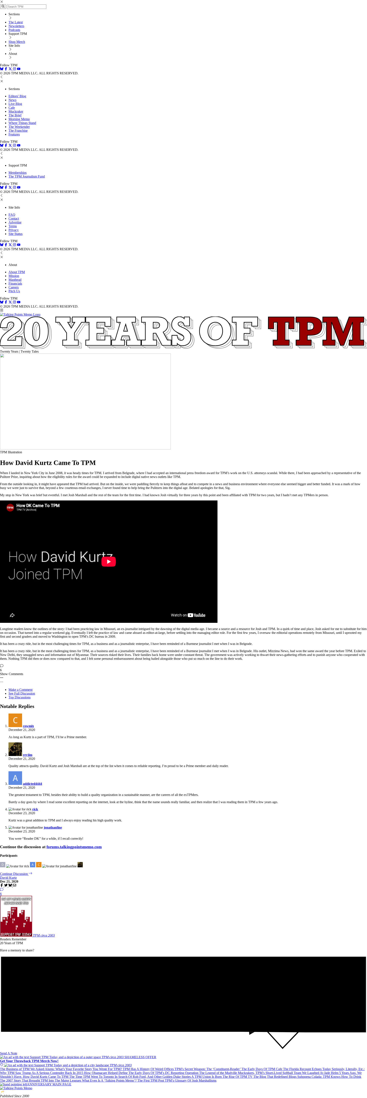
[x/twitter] (10, 69)
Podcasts (14, 30)
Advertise (14, 222)
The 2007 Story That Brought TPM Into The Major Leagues (41, 1080)
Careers (13, 287)
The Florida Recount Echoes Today (307, 1069)
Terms (12, 226)
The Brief (14, 115)
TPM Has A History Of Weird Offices (149, 1069)
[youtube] (18, 69)
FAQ (11, 214)
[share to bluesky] (10, 885)
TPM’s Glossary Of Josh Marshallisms (190, 1080)
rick (35, 809)
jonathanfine (53, 827)
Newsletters (16, 26)
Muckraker (15, 111)
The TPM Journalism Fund (26, 176)
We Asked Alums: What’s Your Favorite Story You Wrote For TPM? (76, 1069)
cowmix (28, 726)
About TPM (16, 272)
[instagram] (14, 69)
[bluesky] (1, 69)
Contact (13, 218)
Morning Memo (19, 119)
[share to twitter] (6, 885)
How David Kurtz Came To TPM (46, 1076)
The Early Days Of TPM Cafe (262, 1069)
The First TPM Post (151, 1080)
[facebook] (6, 69)
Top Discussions (19, 697)
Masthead (14, 279)
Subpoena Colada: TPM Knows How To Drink (329, 1076)
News (12, 100)
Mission (13, 276)
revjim (27, 755)
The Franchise (18, 130)
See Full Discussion (21, 693)
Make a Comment (20, 689)
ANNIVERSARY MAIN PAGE (49, 1084)
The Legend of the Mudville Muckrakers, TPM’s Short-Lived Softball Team (250, 1073)
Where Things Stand (22, 123)
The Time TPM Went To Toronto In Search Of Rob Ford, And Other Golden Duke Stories (130, 1076)
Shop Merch (16, 42)
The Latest (15, 22)
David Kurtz (8, 877)
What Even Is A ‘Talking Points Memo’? (109, 1080)
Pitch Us (14, 291)
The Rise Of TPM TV (238, 1076)
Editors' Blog (17, 96)
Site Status (15, 234)
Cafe (11, 107)
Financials (15, 283)
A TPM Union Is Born (207, 1076)
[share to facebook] (2, 885)
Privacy (13, 230)
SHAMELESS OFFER (78, 1059)
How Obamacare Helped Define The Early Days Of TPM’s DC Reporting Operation (141, 1073)
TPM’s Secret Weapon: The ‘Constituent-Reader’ (208, 1069)
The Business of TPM (15, 1069)
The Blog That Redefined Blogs (275, 1076)
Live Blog (15, 104)
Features (14, 134)
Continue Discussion (14, 874)
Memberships (17, 172)
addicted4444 (32, 784)
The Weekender (19, 127)
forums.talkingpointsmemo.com (74, 847)
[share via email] (14, 885)
